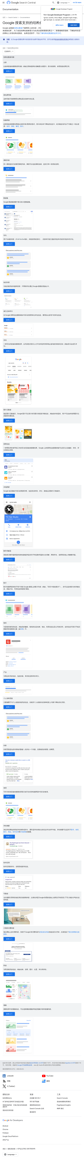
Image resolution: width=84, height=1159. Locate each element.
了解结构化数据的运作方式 (50, 33)
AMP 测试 (60, 1108)
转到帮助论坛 (7, 1098)
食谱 (8, 126)
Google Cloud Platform (10, 1136)
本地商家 (23, 832)
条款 (4, 1149)
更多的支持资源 (8, 1110)
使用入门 (9, 71)
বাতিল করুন (59, 25)
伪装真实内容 (44, 932)
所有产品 (6, 1140)
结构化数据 (18, 28)
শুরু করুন (73, 25)
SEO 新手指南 (34, 1101)
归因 (21, 629)
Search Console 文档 (37, 1108)
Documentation (10, 9)
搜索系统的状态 (35, 1105)
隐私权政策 (11, 1149)
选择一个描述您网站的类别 (10, 48)
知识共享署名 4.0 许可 (37, 1063)
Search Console (62, 1098)
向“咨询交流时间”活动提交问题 (13, 1101)
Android (5, 1126)
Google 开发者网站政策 (24, 1065)
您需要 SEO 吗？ (35, 1098)
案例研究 (33, 1112)
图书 (72, 830)
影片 (21, 126)
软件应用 (16, 832)
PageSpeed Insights (64, 1105)
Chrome (5, 1129)
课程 (12, 126)
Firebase (6, 1133)
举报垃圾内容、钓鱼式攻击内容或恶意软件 (15, 1106)
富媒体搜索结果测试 (62, 39)
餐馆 (17, 126)
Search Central (27, 2)
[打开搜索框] (53, 2)
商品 (9, 832)
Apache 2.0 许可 (70, 1063)
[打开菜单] (3, 2)
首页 (4, 17)
